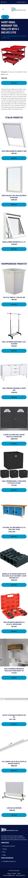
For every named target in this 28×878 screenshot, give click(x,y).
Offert (5, 17)
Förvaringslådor (18, 72)
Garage (25, 72)
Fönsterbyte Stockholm (8, 846)
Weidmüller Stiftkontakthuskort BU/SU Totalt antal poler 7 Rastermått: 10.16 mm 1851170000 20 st (14, 576)
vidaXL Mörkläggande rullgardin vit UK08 (14, 151)
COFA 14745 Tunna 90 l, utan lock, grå (14, 297)
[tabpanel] (14, 55)
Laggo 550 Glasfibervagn (14, 808)
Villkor (19, 873)
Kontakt (14, 873)
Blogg (4, 855)
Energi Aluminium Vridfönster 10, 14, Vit (14, 242)
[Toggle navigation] (3, 9)
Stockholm (4, 2)
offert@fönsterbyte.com (21, 2)
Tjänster (4, 849)
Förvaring (10, 72)
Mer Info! (14, 83)
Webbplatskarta (20, 875)
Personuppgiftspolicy (9, 875)
